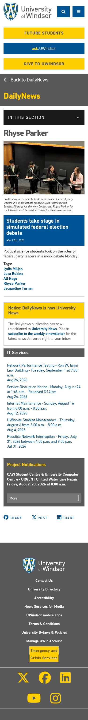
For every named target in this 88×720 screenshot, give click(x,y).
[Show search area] (63, 11)
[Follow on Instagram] (55, 701)
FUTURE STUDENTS (44, 33)
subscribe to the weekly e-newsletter (36, 333)
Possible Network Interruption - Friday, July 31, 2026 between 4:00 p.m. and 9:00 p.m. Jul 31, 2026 (42, 441)
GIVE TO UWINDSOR (44, 64)
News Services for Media (44, 606)
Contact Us (44, 580)
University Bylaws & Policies (44, 632)
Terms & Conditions (44, 623)
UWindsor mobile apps (44, 615)
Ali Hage (10, 278)
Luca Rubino (13, 273)
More (13, 498)
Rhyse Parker (15, 283)
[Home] (28, 12)
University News (44, 328)
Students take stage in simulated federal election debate (37, 227)
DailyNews (37, 80)
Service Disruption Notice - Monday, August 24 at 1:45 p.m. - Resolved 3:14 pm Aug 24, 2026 (43, 391)
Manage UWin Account (44, 641)
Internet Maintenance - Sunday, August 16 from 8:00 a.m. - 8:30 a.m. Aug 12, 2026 (40, 408)
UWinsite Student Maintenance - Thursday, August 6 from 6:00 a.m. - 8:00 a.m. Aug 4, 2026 (41, 425)
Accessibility (44, 597)
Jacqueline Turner (18, 288)
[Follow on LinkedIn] (65, 680)
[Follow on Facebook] (44, 680)
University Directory (44, 589)
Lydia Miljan (13, 268)
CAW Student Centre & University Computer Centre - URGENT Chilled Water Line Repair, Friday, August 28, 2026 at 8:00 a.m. (43, 479)
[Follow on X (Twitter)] (23, 680)
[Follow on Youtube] (34, 701)
